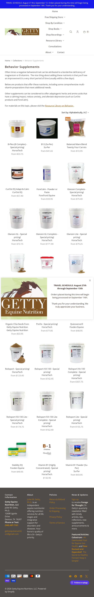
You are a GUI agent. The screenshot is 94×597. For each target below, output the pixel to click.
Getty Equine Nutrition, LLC (24, 588)
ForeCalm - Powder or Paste (47, 191)
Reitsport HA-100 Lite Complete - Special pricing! (47, 419)
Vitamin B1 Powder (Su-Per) (77, 467)
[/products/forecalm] (47, 173)
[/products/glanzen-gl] (17, 218)
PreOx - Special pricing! (47, 324)
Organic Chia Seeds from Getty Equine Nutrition (17, 326)
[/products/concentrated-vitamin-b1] (47, 449)
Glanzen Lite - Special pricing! (77, 236)
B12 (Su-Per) (47, 144)
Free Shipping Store (54, 17)
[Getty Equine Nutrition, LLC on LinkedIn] (81, 576)
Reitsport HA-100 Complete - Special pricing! (77, 371)
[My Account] (77, 32)
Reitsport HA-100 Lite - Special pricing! (17, 418)
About (48, 52)
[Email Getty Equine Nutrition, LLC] (70, 576)
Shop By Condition (53, 23)
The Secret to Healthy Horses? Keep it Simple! (80, 553)
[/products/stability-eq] (17, 449)
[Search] (70, 32)
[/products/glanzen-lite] (76, 218)
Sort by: (74, 112)
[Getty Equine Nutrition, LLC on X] (86, 576)
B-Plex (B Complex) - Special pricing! (17, 146)
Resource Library (54, 40)
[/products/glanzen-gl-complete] (47, 218)
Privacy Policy (55, 517)
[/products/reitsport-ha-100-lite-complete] (47, 401)
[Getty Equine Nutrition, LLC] (22, 31)
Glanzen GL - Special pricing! (17, 236)
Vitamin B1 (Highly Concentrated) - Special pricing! (47, 468)
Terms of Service (57, 522)
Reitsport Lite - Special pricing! (76, 418)
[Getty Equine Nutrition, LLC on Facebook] (75, 576)
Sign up (75, 499)
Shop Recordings (54, 34)
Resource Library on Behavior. (59, 105)
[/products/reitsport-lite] (76, 401)
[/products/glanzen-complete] (76, 173)
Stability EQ (17, 465)
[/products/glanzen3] (17, 263)
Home (55, 11)
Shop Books (53, 29)
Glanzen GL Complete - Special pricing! (47, 236)
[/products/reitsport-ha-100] (47, 353)
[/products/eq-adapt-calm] (17, 173)
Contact (61, 52)
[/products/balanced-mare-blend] (76, 128)
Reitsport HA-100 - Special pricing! (47, 370)
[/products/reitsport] (17, 353)
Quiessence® (76, 324)
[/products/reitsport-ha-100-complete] (76, 353)
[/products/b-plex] (17, 128)
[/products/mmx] (76, 263)
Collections (17, 60)
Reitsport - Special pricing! (17, 368)
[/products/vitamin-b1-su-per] (76, 449)
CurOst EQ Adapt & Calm (17, 189)
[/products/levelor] (47, 263)
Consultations (55, 46)
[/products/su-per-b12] (47, 128)
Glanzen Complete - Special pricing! (76, 191)
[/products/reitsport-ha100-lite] (17, 401)
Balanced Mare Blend (77, 144)
